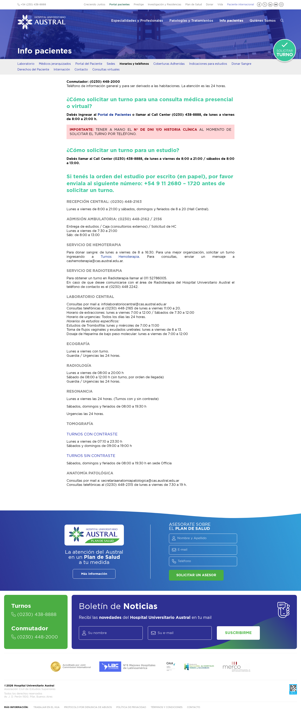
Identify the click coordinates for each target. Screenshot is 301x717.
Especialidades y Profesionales (137, 20)
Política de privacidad (131, 707)
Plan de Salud (193, 4)
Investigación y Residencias (164, 4)
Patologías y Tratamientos (191, 20)
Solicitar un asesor (196, 575)
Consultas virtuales (106, 69)
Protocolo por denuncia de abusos (88, 707)
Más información (94, 573)
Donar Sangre (241, 63)
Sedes (111, 63)
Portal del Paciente (88, 63)
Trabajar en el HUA (46, 707)
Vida (220, 4)
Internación (62, 69)
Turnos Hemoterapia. (124, 256)
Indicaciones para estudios (208, 63)
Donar (209, 4)
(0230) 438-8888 (36, 614)
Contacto (81, 69)
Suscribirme (238, 633)
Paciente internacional (240, 4)
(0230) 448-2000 (37, 637)
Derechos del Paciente (33, 69)
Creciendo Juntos (94, 4)
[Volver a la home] (41, 27)
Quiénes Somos (263, 20)
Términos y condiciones (166, 707)
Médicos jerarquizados (55, 63)
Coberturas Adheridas (169, 63)
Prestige (139, 4)
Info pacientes (231, 20)
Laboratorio (25, 63)
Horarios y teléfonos (134, 63)
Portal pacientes (119, 4)
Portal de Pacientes (115, 114)
